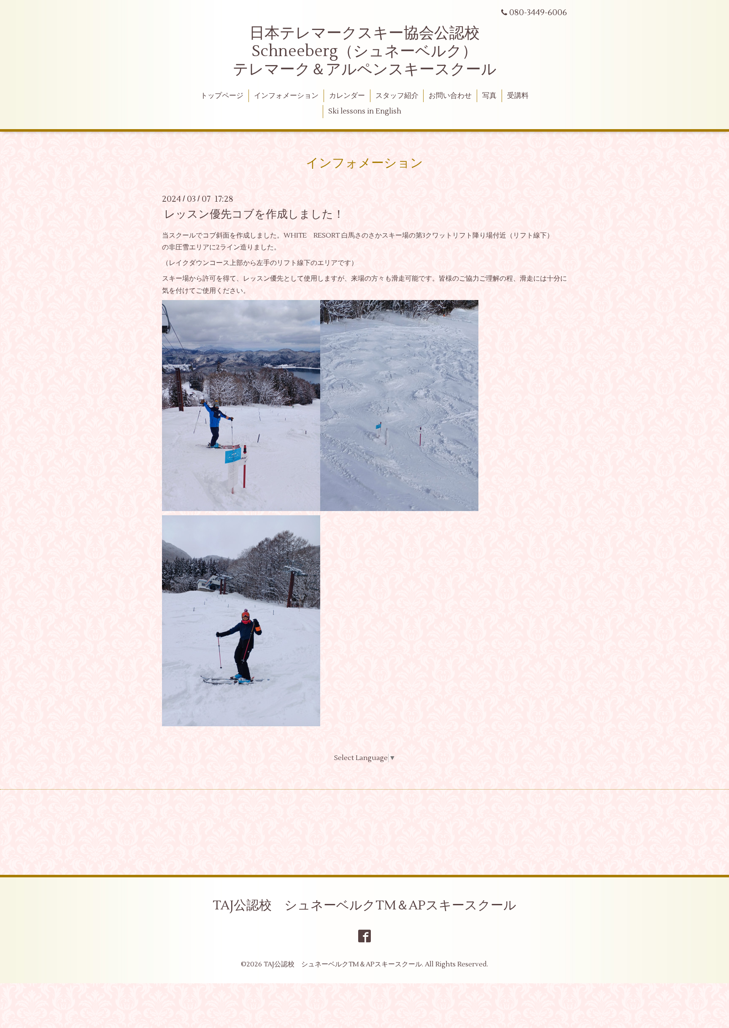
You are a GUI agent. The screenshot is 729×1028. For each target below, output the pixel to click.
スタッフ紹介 (396, 95)
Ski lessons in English (364, 111)
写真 (489, 95)
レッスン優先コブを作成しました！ (254, 214)
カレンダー (347, 95)
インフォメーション (286, 95)
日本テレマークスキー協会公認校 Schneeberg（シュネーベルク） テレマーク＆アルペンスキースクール (365, 51)
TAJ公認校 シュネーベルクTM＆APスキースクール (364, 905)
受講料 (518, 95)
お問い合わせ (450, 95)
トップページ (221, 95)
